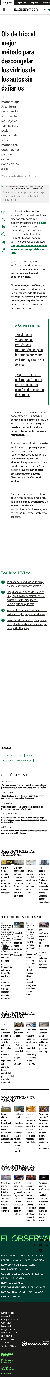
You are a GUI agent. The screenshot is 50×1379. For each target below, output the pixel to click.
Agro (32, 1264)
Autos (20, 755)
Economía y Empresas (14, 1264)
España (38, 1291)
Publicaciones (36, 1287)
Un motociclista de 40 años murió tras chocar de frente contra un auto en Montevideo (24, 831)
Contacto (6, 1373)
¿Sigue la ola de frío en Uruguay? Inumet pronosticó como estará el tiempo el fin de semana (22, 797)
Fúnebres (18, 1278)
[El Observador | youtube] (47, 1240)
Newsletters (9, 1291)
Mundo (24, 1269)
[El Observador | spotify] (47, 1245)
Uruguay (7, 2)
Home (4, 1255)
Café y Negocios (34, 1260)
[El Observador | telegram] (40, 1250)
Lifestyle (37, 1273)
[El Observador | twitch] (47, 1250)
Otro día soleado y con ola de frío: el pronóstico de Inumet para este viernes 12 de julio (22, 808)
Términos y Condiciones (7, 1367)
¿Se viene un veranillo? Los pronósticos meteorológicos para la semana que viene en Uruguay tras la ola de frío (24, 786)
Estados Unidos (10, 1296)
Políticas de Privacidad (7, 1361)
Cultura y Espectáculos (15, 1273)
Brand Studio (9, 1269)
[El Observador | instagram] (41, 1240)
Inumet (30, 755)
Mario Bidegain (24, 760)
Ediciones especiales (13, 1287)
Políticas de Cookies (7, 1354)
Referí (5, 1260)
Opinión (6, 1278)
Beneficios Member (32, 1255)
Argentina (25, 1291)
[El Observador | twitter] (31, 1240)
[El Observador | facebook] (36, 1240)
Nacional (16, 1260)
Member (14, 1255)
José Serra (8, 760)
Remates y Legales (12, 1282)
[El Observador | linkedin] (40, 1245)
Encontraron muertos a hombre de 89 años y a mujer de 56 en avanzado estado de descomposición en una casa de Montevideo (24, 819)
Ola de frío (8, 755)
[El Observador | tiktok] (34, 1245)
